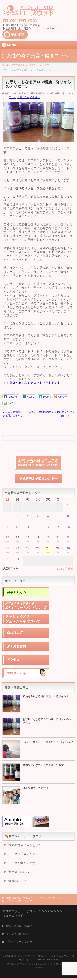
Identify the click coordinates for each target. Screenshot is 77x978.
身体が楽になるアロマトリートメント (34, 382)
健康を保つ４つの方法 (35, 788)
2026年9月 (65, 568)
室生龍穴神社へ (18, 872)
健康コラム (23, 97)
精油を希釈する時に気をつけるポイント (46, 696)
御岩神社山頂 (17, 881)
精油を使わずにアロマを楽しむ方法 (43, 765)
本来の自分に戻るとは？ (24, 845)
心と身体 (35, 97)
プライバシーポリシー (19, 900)
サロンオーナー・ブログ (25, 836)
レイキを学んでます (21, 863)
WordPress (26, 963)
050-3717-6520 (23, 21)
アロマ (12, 97)
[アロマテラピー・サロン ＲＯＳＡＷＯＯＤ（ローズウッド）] (28, 12)
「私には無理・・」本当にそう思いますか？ (48, 742)
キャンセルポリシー (51, 897)
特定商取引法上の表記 (19, 897)
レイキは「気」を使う (23, 854)
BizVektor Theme (46, 963)
